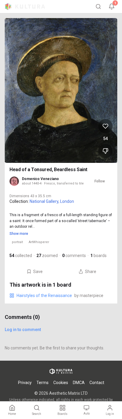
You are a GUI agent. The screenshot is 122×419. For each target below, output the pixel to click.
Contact (96, 382)
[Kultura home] (25, 6)
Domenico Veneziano (40, 179)
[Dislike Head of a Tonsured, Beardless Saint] (105, 151)
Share (90, 271)
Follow (99, 181)
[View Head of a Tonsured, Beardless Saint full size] (61, 90)
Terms (42, 382)
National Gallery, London (52, 201)
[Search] (98, 6)
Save (38, 271)
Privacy (25, 382)
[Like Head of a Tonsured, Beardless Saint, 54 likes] (105, 126)
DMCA (79, 382)
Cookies (60, 382)
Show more (18, 234)
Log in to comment (23, 329)
